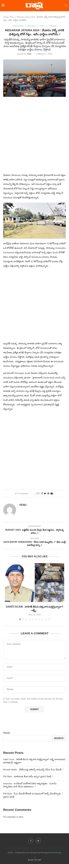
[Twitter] (38, 840)
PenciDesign (56, 853)
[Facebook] (30, 840)
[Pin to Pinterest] (48, 493)
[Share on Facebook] (42, 493)
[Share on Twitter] (45, 493)
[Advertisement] (34, 137)
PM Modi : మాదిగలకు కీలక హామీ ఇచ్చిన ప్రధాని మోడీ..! (28, 776)
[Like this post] (38, 493)
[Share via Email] (52, 493)
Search (6, 733)
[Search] (65, 5)
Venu (29, 54)
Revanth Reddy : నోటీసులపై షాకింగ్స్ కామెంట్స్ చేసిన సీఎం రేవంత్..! (33, 769)
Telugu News (8, 17)
